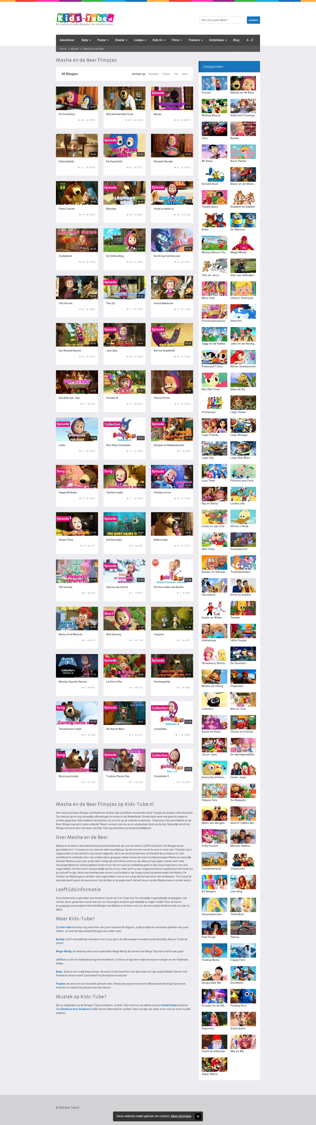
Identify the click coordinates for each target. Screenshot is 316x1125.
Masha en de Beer (93, 48)
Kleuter (120, 40)
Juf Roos (61, 959)
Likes (185, 73)
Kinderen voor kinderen (75, 1009)
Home (63, 48)
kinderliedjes (169, 1005)
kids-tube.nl (67, 927)
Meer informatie (181, 1116)
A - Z (250, 40)
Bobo (59, 971)
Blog (236, 40)
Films (175, 40)
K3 (95, 1009)
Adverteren (67, 40)
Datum (166, 73)
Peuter (101, 40)
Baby (85, 40)
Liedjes (139, 40)
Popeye (60, 983)
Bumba (60, 939)
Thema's (194, 40)
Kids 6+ (158, 40)
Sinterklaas (216, 40)
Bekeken (154, 73)
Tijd (176, 73)
